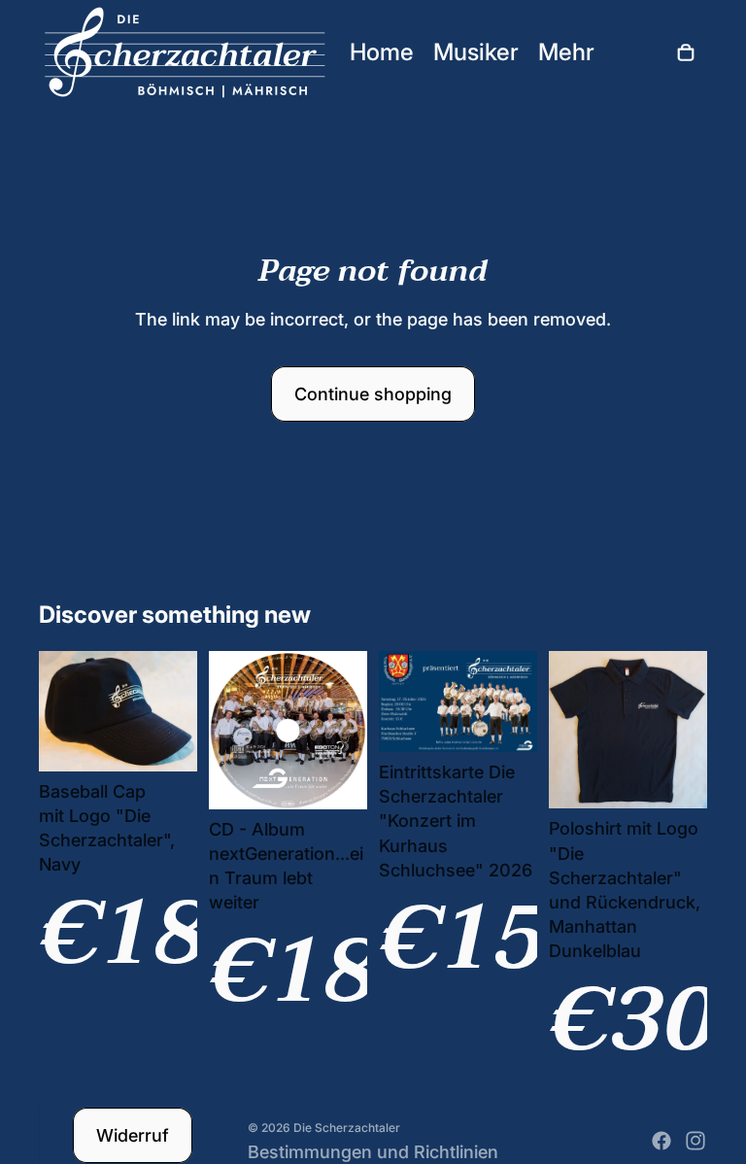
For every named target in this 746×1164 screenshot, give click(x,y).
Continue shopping (373, 394)
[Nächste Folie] (182, 711)
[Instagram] (695, 1140)
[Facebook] (661, 1140)
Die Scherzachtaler (346, 1127)
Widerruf (132, 1135)
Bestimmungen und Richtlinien (373, 1152)
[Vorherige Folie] (54, 711)
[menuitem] (566, 52)
